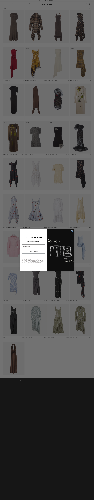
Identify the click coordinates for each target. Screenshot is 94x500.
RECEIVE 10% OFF (33, 251)
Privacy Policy (41, 262)
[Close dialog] (72, 230)
